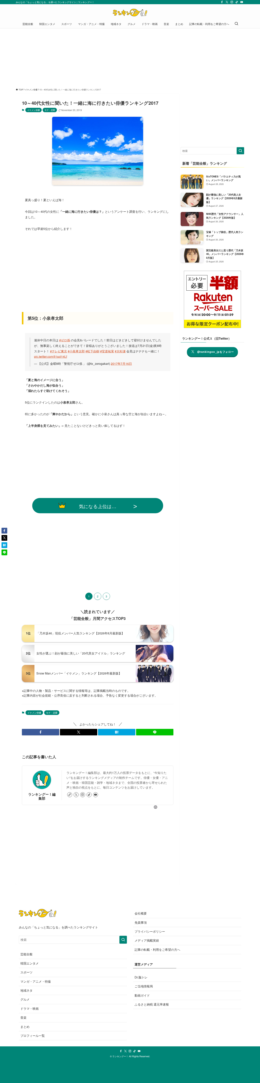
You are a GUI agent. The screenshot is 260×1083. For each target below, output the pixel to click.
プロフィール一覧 (32, 1035)
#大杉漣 (120, 351)
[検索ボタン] (236, 23)
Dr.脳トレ (141, 977)
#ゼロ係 (64, 340)
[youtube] (241, 2)
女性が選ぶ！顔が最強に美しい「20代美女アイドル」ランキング (80, 653)
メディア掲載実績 (147, 940)
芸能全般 (26, 954)
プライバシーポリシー (150, 931)
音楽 (23, 1017)
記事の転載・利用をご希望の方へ (157, 949)
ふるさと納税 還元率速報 (152, 1004)
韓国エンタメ (29, 963)
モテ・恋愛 (50, 109)
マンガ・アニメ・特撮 (35, 981)
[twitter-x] (226, 2)
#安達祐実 (107, 351)
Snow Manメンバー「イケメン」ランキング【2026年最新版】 (79, 673)
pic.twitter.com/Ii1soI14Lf (50, 356)
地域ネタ (26, 990)
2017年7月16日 (121, 363)
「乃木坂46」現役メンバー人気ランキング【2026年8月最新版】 (80, 633)
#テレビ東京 (58, 351)
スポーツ (26, 972)
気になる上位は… (97, 506)
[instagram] (231, 2)
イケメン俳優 (33, 109)
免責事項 (141, 922)
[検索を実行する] (240, 150)
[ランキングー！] (130, 12)
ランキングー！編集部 (42, 796)
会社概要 (141, 913)
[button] (40, 732)
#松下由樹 (92, 351)
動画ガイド (142, 995)
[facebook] (221, 2)
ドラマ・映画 (29, 1008)
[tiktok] (236, 2)
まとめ (25, 1026)
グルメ (25, 999)
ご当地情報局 (144, 986)
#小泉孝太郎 (76, 351)
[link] (69, 794)
